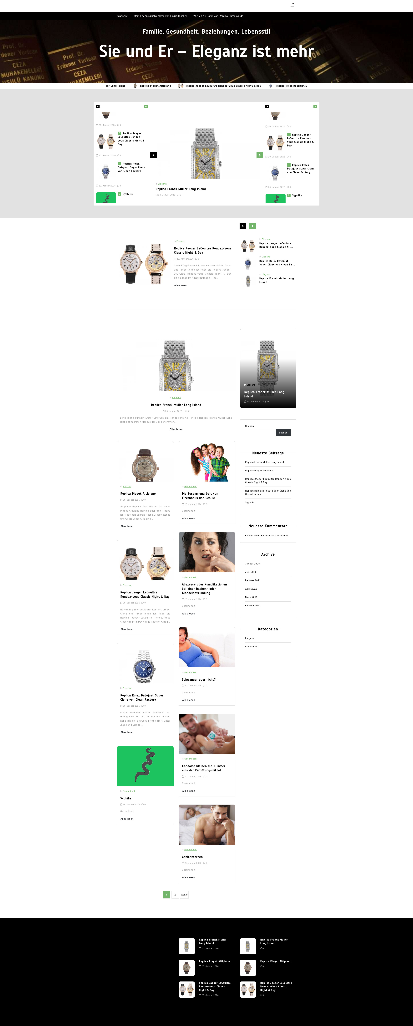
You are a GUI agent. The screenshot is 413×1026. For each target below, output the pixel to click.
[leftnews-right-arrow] (98, 106)
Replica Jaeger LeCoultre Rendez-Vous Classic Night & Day (191, 85)
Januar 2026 (252, 563)
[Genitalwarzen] (207, 825)
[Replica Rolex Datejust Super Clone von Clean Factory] (239, 86)
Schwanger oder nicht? (199, 679)
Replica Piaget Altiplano (123, 85)
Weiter (184, 894)
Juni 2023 (251, 572)
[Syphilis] (107, 182)
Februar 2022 (253, 605)
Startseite (122, 16)
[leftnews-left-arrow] (146, 106)
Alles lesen (180, 285)
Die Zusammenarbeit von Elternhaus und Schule (200, 496)
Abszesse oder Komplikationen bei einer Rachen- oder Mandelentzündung (204, 589)
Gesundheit (129, 791)
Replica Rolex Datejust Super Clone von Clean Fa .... (277, 245)
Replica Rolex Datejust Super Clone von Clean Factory (278, 85)
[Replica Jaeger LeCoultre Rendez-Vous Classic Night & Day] (149, 86)
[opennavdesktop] (292, 6)
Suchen (249, 426)
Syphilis (128, 176)
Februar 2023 (253, 580)
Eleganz (162, 184)
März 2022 (251, 597)
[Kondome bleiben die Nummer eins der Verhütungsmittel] (207, 734)
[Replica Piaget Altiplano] (248, 281)
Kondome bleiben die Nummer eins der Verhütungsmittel (203, 768)
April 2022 (251, 589)
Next (260, 155)
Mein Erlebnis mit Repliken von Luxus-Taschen (160, 16)
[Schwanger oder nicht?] (207, 647)
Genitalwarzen (192, 857)
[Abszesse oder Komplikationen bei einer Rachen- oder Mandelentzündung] (207, 552)
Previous (153, 155)
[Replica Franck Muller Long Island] (206, 145)
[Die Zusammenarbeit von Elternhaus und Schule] (207, 461)
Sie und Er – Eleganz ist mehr (206, 51)
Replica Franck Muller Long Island (181, 189)
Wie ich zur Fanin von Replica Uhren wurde (218, 16)
